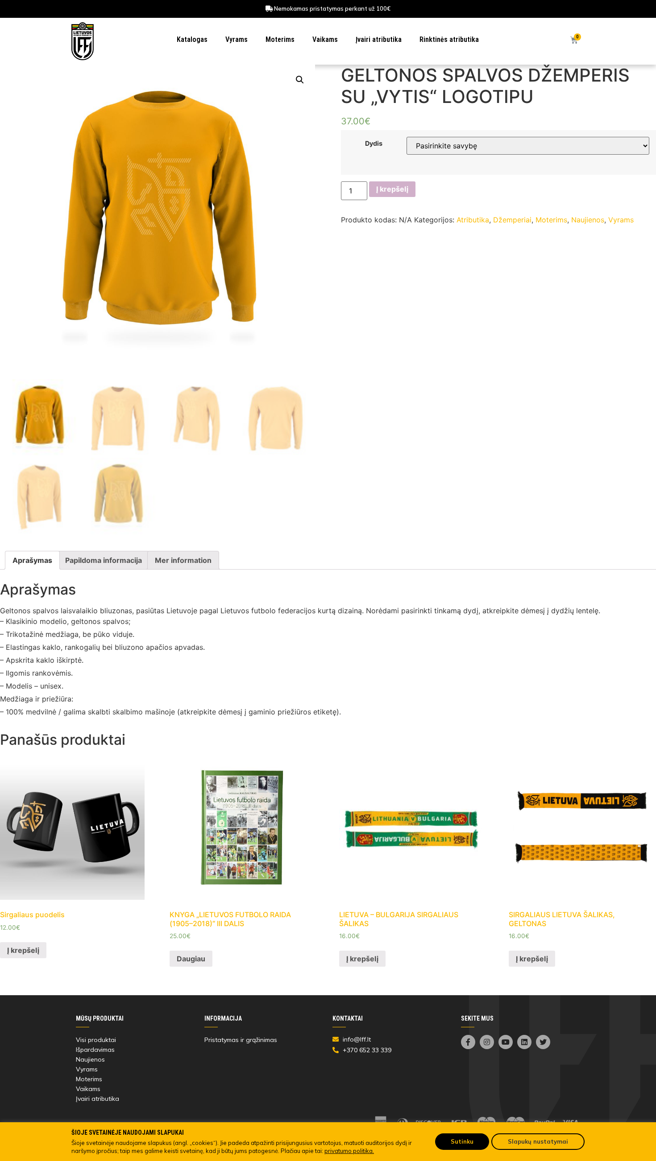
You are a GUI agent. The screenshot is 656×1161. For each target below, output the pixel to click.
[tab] (32, 560)
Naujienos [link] (587, 219)
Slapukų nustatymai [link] (538, 1141)
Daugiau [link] (191, 958)
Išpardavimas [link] (95, 1050)
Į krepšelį (392, 189)
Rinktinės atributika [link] (449, 39)
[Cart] (574, 40)
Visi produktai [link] (96, 1040)
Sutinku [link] (462, 1141)
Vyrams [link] (236, 39)
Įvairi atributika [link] (379, 39)
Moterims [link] (280, 39)
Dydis (373, 143)
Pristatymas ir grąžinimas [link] (240, 1040)
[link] (82, 41)
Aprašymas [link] (32, 560)
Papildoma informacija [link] (103, 560)
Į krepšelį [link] (23, 950)
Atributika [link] (473, 219)
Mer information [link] (183, 560)
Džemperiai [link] (512, 219)
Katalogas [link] (192, 39)
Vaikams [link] (325, 39)
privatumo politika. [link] (349, 1150)
